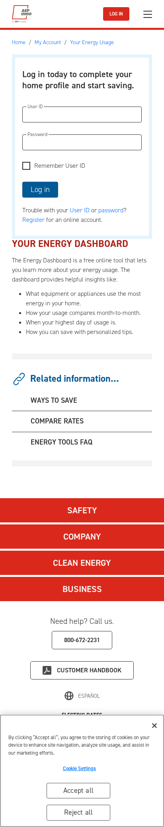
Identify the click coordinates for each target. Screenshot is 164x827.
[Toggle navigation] (147, 14)
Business (82, 589)
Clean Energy (82, 563)
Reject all (78, 812)
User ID (80, 210)
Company (82, 536)
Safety (82, 510)
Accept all (78, 790)
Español (89, 696)
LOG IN (116, 14)
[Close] (154, 725)
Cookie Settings (79, 768)
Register (33, 219)
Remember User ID (59, 165)
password (110, 210)
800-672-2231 (82, 640)
